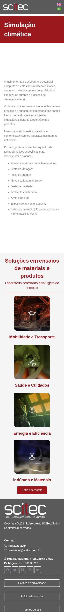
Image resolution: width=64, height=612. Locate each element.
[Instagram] (30, 569)
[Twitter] (37, 569)
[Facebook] (7, 569)
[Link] (15, 7)
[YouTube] (15, 569)
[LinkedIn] (22, 569)
